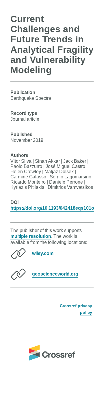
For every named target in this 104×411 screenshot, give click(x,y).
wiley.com (42, 253)
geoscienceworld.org (55, 273)
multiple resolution (30, 236)
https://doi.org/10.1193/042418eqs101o (52, 208)
